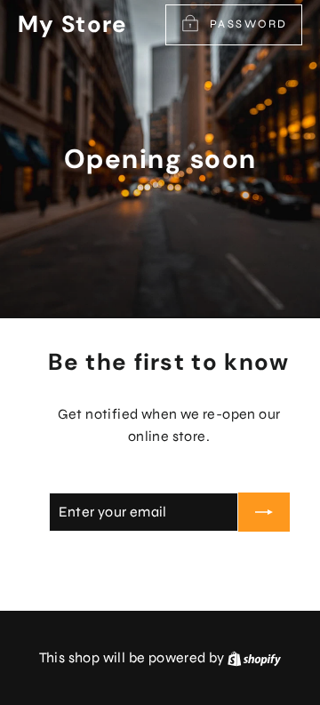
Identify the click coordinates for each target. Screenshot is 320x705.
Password (249, 24)
